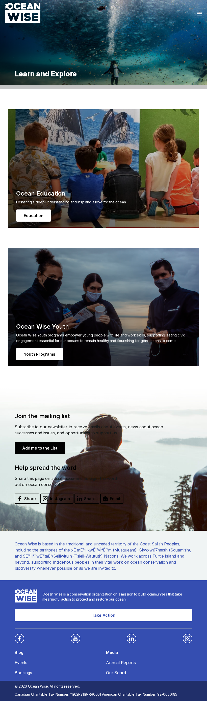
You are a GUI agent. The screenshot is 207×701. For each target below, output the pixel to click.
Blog (19, 652)
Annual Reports (121, 662)
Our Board (116, 672)
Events (21, 662)
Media (112, 652)
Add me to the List (39, 448)
